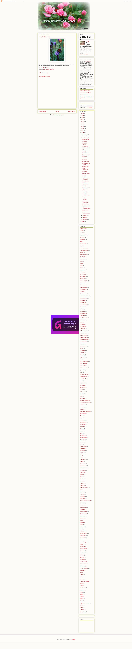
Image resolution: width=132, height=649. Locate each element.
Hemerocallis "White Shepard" (85, 198)
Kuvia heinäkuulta (84, 361)
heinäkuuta (85, 137)
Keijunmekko (82, 300)
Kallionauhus (82, 285)
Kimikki (81, 322)
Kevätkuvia (82, 319)
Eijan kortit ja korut (84, 94)
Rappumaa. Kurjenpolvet (85, 500)
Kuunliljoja (84, 171)
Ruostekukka (83, 515)
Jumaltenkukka (83, 274)
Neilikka (81, 433)
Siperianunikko (85, 152)
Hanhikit (81, 252)
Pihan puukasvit (83, 468)
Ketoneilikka (82, 315)
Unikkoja (84, 185)
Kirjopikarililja (83, 324)
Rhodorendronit (83, 507)
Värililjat (81, 607)
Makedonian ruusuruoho (85, 411)
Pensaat (81, 457)
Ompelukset (82, 439)
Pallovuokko (82, 450)
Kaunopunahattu (83, 298)
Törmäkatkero (83, 587)
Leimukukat (82, 385)
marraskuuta (85, 134)
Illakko (81, 261)
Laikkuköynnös (83, 378)
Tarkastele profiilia (84, 54)
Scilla (81, 529)
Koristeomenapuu (84, 337)
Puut (81, 489)
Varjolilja (81, 594)
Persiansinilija (83, 463)
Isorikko (81, 267)
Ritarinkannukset (83, 511)
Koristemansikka (83, 335)
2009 (82, 221)
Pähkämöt (82, 492)
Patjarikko (82, 452)
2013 (82, 126)
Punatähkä (82, 485)
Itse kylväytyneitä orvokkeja (86, 191)
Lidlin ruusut (82, 391)
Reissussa (82, 505)
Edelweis (84, 175)
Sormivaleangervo (84, 542)
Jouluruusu (82, 272)
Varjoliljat (82, 596)
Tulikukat (82, 574)
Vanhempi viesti (71, 111)
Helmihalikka (82, 256)
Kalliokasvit (82, 282)
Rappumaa (82, 498)
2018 (82, 117)
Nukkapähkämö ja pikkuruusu (86, 188)
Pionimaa (82, 474)
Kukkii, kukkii (88, 61)
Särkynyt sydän (83, 552)
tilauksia (81, 572)
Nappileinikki (82, 426)
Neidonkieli (82, 431)
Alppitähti (82, 232)
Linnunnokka (82, 398)
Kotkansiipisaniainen (84, 339)
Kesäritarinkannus (86, 148)
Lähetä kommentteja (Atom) (58, 114)
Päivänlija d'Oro (85, 166)
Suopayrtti (82, 544)
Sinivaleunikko (83, 535)
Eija (88, 41)
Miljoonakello (83, 420)
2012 (82, 128)
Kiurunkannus (83, 326)
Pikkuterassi (82, 470)
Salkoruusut (82, 526)
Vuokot (81, 605)
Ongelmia (82, 441)
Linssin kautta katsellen (85, 400)
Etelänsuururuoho (84, 248)
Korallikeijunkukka (84, 333)
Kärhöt (81, 372)
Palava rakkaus (83, 446)
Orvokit (81, 444)
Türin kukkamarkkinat (84, 581)
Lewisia (81, 389)
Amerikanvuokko (83, 235)
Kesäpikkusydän (83, 313)
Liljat (81, 396)
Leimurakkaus (83, 387)
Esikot (81, 245)
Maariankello (82, 407)
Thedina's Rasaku (84, 568)
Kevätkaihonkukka (84, 317)
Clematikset (82, 239)
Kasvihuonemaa (83, 293)
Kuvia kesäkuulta (83, 363)
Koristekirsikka (85, 181)
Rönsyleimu (82, 522)
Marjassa (82, 415)
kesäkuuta (85, 215)
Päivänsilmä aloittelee (85, 157)
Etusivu (57, 111)
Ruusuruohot (83, 518)
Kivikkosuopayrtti (83, 330)
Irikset (81, 265)
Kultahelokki (82, 350)
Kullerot (81, 348)
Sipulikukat (82, 537)
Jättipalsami (82, 278)
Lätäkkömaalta (85, 210)
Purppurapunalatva (84, 487)
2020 (82, 115)
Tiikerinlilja (82, 570)
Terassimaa (52, 69)
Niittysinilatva (83, 435)
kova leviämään (83, 341)
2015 (82, 123)
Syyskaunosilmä (83, 548)
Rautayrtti (82, 502)
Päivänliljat (82, 494)
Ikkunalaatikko (83, 259)
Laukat (81, 380)
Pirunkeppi (82, 478)
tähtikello (82, 583)
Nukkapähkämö (83, 437)
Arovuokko (82, 237)
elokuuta (85, 135)
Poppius (81, 481)
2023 (82, 113)
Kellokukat (82, 306)
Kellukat (81, 309)
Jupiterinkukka (83, 276)
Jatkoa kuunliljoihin (85, 169)
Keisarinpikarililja (83, 304)
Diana (81, 241)
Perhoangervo (83, 459)
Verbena (82, 598)
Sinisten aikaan (85, 204)
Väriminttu (84, 159)
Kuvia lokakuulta (83, 365)
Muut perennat (46, 69)
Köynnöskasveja (83, 376)
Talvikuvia (82, 555)
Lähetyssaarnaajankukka (85, 402)
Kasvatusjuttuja (83, 289)
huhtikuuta (85, 219)
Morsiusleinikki (83, 422)
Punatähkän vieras (85, 144)
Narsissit (82, 428)
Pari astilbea (85, 146)
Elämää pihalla (83, 243)
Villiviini (81, 600)
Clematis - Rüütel (86, 173)
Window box (82, 611)
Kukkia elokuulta (83, 346)
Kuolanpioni (82, 354)
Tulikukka (82, 576)
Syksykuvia (82, 546)
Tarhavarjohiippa (83, 563)
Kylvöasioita (82, 370)
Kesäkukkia (82, 311)
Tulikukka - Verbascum (85, 183)
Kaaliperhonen (85, 139)
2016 (82, 121)
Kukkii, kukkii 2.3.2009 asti (85, 92)
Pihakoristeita (83, 465)
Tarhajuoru (82, 559)
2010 (82, 132)
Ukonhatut (82, 590)
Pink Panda (82, 472)
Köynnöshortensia (84, 374)
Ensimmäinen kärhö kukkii (85, 202)
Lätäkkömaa (82, 404)
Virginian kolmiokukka (84, 603)
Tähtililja (81, 585)
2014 (82, 124)
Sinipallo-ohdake (83, 533)
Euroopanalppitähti (84, 250)
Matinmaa (82, 417)
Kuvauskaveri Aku (86, 154)
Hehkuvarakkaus (83, 254)
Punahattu (84, 141)
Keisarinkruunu (83, 302)
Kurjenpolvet (82, 357)
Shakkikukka (82, 531)
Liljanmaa (82, 393)
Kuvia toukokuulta (84, 367)
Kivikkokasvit (82, 328)
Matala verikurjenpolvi (86, 212)
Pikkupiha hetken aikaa (85, 90)
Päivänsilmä (82, 496)
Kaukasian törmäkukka (85, 295)
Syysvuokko (82, 550)
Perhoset (82, 461)
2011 (82, 130)
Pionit (81, 476)
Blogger (73, 639)
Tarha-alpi (82, 557)
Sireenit (81, 539)
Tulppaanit (82, 579)
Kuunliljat (82, 359)
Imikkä (81, 263)
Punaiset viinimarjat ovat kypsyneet (86, 178)
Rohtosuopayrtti (85, 161)
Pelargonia (82, 455)
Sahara (81, 524)
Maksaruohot (83, 413)
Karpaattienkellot (83, 287)
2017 (82, 119)
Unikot (81, 592)
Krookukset (82, 343)
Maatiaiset (82, 409)
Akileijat (81, 230)
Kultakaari (82, 352)
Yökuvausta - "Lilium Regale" (86, 194)
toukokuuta (85, 217)
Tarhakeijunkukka (83, 561)
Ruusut (81, 520)
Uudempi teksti (42, 111)
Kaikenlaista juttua (84, 280)
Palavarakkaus (83, 448)
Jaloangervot (83, 269)
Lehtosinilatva (83, 383)
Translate (90, 107)
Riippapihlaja (82, 509)
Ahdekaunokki (83, 228)
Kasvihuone (82, 291)
